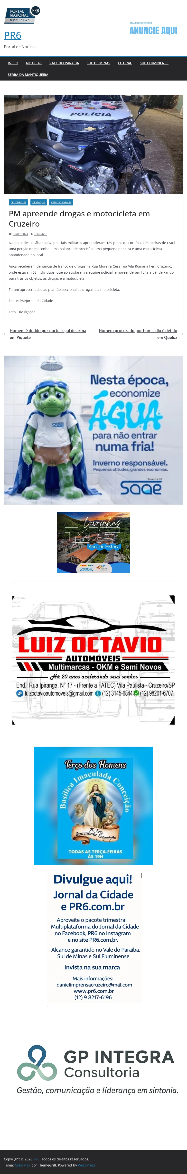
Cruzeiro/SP (18, 202)
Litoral (125, 63)
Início (13, 63)
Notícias (34, 63)
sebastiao (40, 234)
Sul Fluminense (154, 63)
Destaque (38, 202)
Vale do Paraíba (64, 63)
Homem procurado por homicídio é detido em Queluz (138, 334)
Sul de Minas (98, 63)
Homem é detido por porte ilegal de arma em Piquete (48, 334)
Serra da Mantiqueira (28, 74)
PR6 (12, 35)
